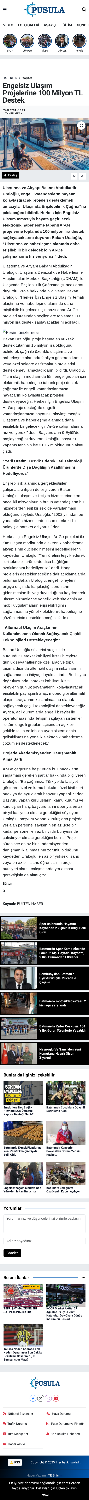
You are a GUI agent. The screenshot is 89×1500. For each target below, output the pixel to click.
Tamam (44, 1495)
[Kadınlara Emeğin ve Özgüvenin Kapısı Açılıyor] (66, 1173)
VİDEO (8, 25)
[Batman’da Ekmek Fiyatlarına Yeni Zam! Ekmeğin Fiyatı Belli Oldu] (23, 1133)
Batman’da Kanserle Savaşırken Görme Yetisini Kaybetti (63, 1151)
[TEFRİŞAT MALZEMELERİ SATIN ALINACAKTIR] (23, 1295)
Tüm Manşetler (17, 1434)
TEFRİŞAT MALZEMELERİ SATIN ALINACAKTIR (20, 1310)
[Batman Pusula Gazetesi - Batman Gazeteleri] (44, 9)
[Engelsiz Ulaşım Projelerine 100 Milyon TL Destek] (44, 144)
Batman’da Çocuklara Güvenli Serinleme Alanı (65, 1109)
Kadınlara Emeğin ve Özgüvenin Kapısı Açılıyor (63, 1189)
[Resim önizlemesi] (21, 332)
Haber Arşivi (16, 1444)
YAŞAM (27, 78)
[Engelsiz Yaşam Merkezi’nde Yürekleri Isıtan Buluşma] (23, 1173)
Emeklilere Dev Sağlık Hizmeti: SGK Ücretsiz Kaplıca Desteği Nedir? (19, 1111)
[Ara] (84, 10)
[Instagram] (48, 1398)
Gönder (12, 1253)
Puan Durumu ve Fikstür (67, 1424)
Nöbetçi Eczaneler (20, 1414)
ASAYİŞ (49, 25)
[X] (40, 1398)
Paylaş (12, 175)
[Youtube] (56, 1398)
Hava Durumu (61, 1414)
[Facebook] (33, 1398)
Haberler (10, 78)
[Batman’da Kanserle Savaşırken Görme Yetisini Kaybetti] (66, 1133)
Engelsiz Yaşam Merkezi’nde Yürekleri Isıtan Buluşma (22, 1189)
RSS (16, 1462)
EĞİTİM (66, 25)
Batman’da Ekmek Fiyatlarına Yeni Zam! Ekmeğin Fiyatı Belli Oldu (23, 1151)
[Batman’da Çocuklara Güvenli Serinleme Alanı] (66, 1093)
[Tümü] (83, 1277)
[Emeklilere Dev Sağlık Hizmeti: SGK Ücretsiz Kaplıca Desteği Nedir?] (23, 1093)
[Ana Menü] (5, 10)
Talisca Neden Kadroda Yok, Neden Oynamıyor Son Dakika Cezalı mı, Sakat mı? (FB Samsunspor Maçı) (23, 1354)
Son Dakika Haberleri (65, 1434)
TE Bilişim (55, 1475)
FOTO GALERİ (28, 25)
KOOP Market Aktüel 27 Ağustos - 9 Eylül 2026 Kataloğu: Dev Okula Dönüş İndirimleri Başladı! (64, 1313)
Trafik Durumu (17, 1424)
